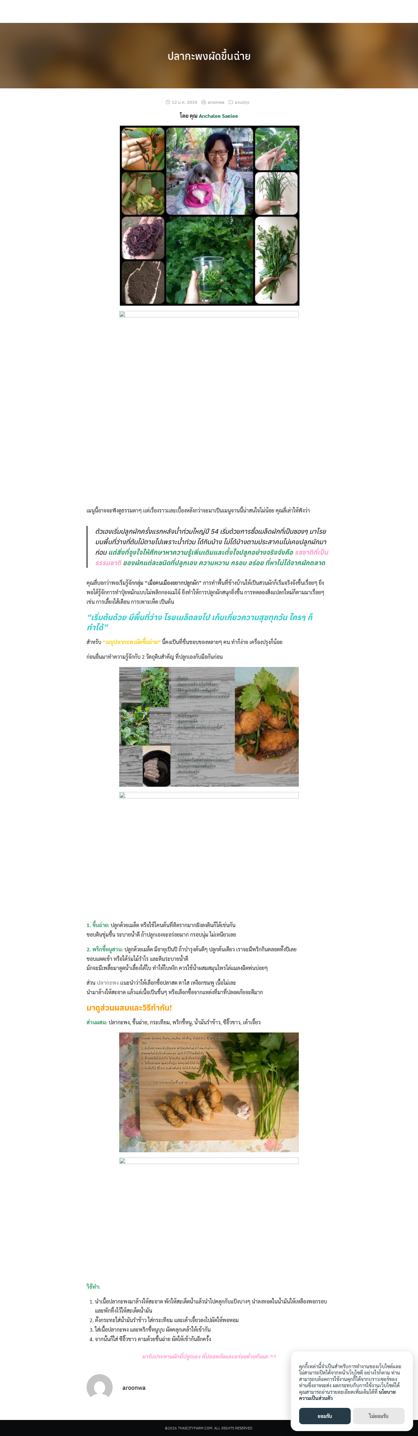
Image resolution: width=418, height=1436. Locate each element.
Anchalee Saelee (218, 115)
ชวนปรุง (242, 102)
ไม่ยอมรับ (379, 1416)
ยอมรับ (325, 1416)
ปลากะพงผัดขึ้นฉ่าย (209, 55)
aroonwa (216, 102)
